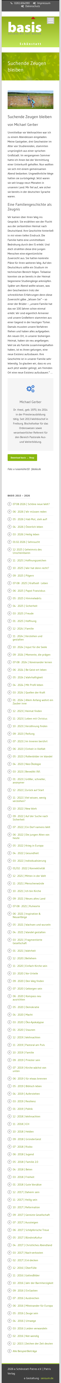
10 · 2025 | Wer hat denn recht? (31, 568)
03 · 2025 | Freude (23, 613)
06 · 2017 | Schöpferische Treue (31, 1230)
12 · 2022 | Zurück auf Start (28, 790)
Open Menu (50, 20)
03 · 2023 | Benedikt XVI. (26, 771)
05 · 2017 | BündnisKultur (27, 1237)
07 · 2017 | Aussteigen (25, 1222)
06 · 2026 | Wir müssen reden (30, 511)
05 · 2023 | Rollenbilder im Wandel (32, 756)
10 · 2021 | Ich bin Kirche (27, 891)
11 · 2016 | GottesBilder (26, 1275)
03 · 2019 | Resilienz (24, 1101)
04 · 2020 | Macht (23, 1014)
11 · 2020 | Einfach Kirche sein (30, 965)
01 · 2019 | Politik (23, 1108)
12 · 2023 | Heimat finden (27, 711)
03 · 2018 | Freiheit (23, 1177)
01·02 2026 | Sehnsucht (26, 542)
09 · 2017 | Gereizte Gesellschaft (31, 1214)
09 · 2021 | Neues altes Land (29, 898)
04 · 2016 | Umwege (24, 1320)
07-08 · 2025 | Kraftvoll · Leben (30, 583)
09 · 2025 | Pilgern (23, 575)
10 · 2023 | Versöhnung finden (30, 726)
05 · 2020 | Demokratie (26, 1007)
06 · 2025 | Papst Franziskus (29, 590)
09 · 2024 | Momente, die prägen (31, 654)
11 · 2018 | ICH (21, 1124)
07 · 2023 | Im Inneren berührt (30, 741)
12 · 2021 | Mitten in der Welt (29, 875)
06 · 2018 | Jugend (23, 1154)
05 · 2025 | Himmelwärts (27, 598)
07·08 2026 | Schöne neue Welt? (31, 504)
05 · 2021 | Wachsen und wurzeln (32, 924)
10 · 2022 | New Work (25, 808)
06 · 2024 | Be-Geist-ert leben (30, 669)
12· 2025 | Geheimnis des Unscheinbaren (27, 551)
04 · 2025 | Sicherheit (25, 605)
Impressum (43, 3)
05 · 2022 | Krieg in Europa (28, 845)
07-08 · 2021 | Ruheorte (26, 906)
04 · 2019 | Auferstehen (26, 1093)
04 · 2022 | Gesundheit (26, 853)
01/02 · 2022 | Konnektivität (29, 868)
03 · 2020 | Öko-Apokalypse (28, 1022)
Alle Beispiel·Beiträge (25, 1351)
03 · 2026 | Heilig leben (26, 534)
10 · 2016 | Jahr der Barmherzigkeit (33, 1283)
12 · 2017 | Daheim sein (26, 1192)
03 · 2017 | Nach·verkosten (28, 1252)
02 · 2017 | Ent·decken (25, 1260)
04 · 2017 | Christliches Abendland (32, 1245)
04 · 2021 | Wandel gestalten (29, 932)
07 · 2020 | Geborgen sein (27, 988)
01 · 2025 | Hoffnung (24, 621)
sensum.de (47, 1378)
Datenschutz (32, 6)
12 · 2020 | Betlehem (24, 958)
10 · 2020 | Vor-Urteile (25, 973)
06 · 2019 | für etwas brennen (30, 1078)
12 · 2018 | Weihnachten (26, 1116)
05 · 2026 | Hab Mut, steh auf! (30, 519)
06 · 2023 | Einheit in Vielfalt (29, 748)
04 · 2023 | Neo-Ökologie (27, 764)
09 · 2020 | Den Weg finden (28, 981)
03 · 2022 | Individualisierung (29, 860)
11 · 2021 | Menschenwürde (28, 883)
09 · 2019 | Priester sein (26, 1060)
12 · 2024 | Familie (23, 628)
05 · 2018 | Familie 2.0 (25, 1161)
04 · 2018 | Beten (22, 1169)
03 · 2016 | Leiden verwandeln (30, 1328)
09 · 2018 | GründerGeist (27, 1139)
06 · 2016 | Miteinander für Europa (33, 1305)
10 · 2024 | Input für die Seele (30, 647)
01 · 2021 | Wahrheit (24, 950)
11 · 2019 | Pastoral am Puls (29, 1045)
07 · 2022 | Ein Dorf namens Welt (31, 827)
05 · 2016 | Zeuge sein (25, 1313)
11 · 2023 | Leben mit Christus (30, 718)
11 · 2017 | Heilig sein (25, 1199)
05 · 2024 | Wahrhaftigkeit (28, 677)
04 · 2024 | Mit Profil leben (28, 685)
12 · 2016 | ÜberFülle (25, 1267)
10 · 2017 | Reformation (26, 1207)
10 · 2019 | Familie (23, 1052)
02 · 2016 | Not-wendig (26, 1336)
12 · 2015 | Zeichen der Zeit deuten (33, 1343)
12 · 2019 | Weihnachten (26, 1037)
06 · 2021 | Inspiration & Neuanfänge (27, 915)
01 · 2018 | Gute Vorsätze (27, 1184)
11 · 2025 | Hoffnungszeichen (29, 560)
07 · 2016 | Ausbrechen (26, 1298)
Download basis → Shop (22, 457)
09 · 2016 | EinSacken (25, 1290)
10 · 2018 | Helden (23, 1131)
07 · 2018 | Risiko (22, 1146)
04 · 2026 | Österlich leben (28, 526)
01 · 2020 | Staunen (24, 1029)
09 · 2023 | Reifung (24, 733)
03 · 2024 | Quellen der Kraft (29, 692)
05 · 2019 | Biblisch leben (27, 1086)
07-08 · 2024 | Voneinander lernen (32, 662)
